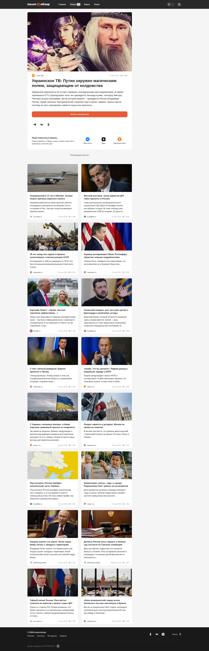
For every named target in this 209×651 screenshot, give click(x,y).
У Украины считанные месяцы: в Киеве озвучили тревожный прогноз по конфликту (52, 425)
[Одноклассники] (150, 634)
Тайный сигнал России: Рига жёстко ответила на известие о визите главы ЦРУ (51, 601)
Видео (87, 4)
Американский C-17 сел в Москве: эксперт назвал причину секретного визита (51, 197)
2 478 (127, 445)
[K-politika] (85, 216)
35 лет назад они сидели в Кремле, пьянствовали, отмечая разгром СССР (49, 255)
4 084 (73, 216)
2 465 (73, 504)
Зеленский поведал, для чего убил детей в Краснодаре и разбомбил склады (106, 311)
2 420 (73, 562)
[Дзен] (163, 634)
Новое (75, 4)
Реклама (30, 636)
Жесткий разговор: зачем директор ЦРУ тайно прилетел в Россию (104, 197)
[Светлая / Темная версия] (171, 4)
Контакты (41, 636)
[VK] (156, 634)
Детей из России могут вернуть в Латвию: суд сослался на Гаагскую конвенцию (105, 543)
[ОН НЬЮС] (31, 216)
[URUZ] (33, 75)
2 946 (73, 387)
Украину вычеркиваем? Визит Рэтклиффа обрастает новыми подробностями (105, 255)
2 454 (127, 504)
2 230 (127, 621)
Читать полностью (79, 114)
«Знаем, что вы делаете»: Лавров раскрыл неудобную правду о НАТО (106, 370)
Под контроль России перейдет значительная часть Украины (46, 484)
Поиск (97, 4)
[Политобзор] (38, 4)
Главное (62, 4)
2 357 (127, 562)
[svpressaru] (31, 272)
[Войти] (179, 4)
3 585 (127, 216)
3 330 (127, 272)
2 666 (73, 445)
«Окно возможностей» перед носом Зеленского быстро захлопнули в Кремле (105, 601)
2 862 (127, 387)
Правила (63, 636)
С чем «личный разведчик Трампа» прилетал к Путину (48, 370)
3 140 (73, 331)
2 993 (127, 331)
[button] (35, 125)
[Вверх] (177, 634)
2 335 (73, 621)
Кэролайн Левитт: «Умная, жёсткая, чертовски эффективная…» (48, 311)
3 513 (73, 272)
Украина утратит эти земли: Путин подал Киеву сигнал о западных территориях (50, 543)
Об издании (52, 636)
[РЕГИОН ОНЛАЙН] (85, 386)
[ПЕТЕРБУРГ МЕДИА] (31, 562)
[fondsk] (31, 331)
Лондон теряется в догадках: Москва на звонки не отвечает (104, 425)
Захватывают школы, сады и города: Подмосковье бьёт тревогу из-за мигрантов (106, 484)
